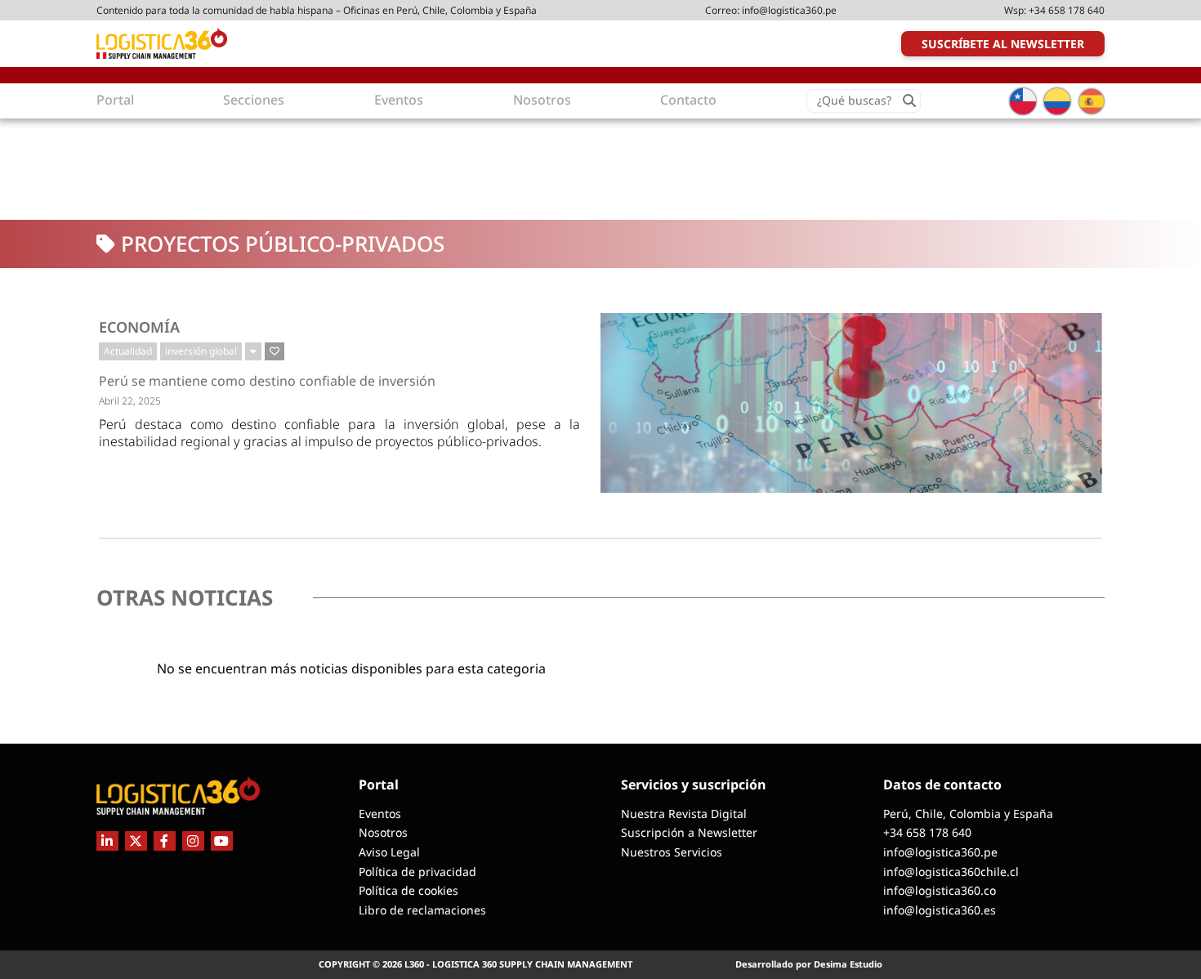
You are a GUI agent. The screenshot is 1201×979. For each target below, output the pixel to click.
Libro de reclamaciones (422, 910)
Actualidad (128, 351)
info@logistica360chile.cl (951, 871)
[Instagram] (193, 841)
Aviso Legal (389, 852)
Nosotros (383, 832)
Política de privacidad (417, 871)
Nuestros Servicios (671, 852)
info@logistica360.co (939, 890)
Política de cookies (408, 890)
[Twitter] (136, 841)
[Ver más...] (253, 351)
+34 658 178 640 (1067, 10)
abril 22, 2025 (130, 401)
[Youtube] (222, 841)
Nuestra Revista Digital (684, 813)
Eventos (380, 813)
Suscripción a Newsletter (689, 832)
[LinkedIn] (107, 841)
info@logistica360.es (939, 910)
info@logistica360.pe (789, 10)
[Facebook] (164, 841)
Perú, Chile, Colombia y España (968, 813)
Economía (139, 327)
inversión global (201, 351)
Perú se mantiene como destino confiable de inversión (267, 381)
